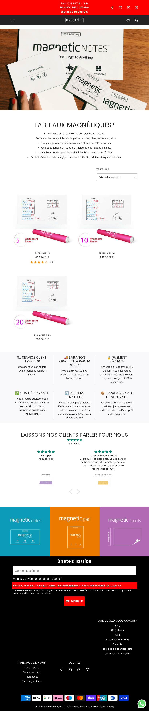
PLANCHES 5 (42, 253)
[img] (74, 440)
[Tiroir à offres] (128, 20)
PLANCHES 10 (107, 253)
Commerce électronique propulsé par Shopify (90, 706)
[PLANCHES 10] (106, 218)
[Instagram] (120, 7)
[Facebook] (112, 7)
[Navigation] (12, 20)
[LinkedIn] (128, 7)
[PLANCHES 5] (42, 218)
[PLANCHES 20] (42, 299)
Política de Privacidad (92, 590)
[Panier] (136, 20)
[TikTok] (136, 7)
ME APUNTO (74, 601)
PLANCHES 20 (42, 335)
